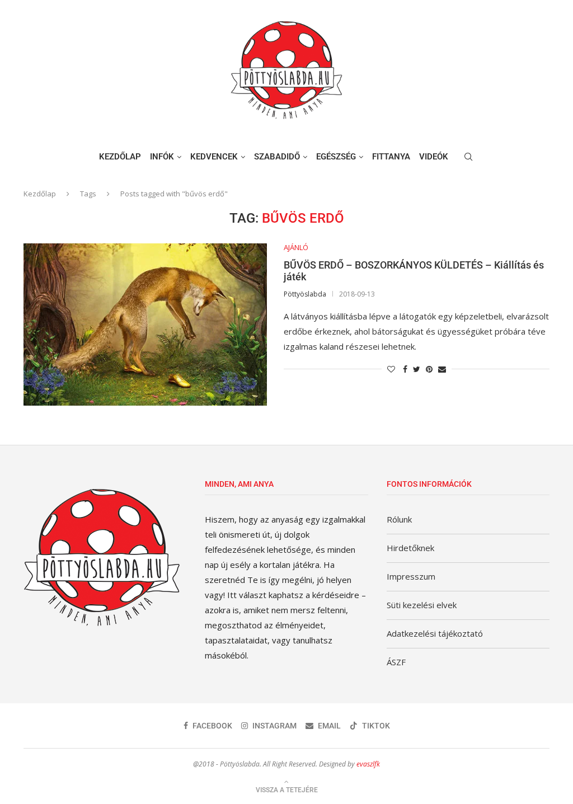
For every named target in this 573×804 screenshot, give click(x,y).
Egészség (336, 157)
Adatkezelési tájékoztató (435, 633)
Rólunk (399, 519)
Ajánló (296, 247)
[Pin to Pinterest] (429, 369)
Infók (162, 157)
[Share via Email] (442, 369)
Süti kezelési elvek (422, 604)
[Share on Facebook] (405, 369)
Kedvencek (214, 157)
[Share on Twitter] (416, 369)
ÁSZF (396, 661)
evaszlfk (368, 764)
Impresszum (411, 576)
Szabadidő (277, 157)
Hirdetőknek (410, 547)
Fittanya (391, 157)
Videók (433, 157)
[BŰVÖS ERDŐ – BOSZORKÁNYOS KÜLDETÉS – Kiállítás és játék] (145, 324)
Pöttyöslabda (305, 294)
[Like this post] (391, 369)
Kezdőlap (120, 157)
